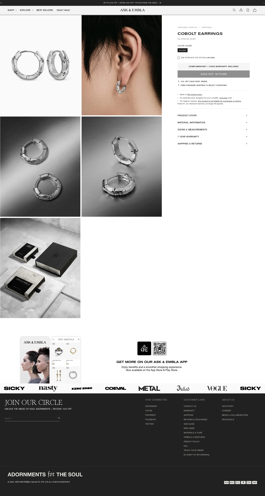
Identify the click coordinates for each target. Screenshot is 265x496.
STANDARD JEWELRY (188, 27)
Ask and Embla (23, 482)
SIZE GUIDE (189, 424)
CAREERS (226, 411)
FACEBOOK (150, 420)
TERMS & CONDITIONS (194, 437)
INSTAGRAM (151, 406)
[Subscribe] (56, 418)
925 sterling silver (194, 95)
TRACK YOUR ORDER (194, 450)
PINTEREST (150, 415)
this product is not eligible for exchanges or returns (219, 101)
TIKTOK (148, 411)
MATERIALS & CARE (193, 433)
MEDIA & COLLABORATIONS (235, 415)
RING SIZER (189, 428)
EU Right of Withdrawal (197, 455)
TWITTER (149, 424)
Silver (183, 50)
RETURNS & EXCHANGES (195, 420)
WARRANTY (189, 411)
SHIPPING (188, 415)
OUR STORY (227, 406)
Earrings (207, 27)
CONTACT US (190, 406)
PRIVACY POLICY (192, 442)
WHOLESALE (228, 420)
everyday (223, 98)
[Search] (234, 10)
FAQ (186, 446)
